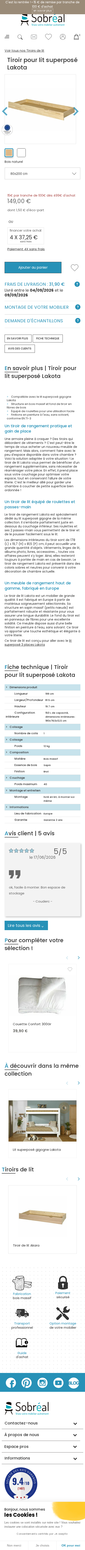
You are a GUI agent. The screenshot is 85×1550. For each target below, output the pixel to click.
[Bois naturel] (9, 152)
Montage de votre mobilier (37, 307)
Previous (66, 957)
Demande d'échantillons (34, 321)
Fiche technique (47, 338)
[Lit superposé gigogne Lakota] (42, 1121)
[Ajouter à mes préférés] (74, 270)
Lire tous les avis (24, 925)
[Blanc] (21, 152)
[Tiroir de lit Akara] (42, 1216)
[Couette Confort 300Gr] (42, 995)
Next (77, 111)
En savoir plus (17, 338)
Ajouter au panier (33, 267)
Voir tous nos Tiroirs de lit (24, 50)
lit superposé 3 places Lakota (38, 642)
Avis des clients (19, 348)
